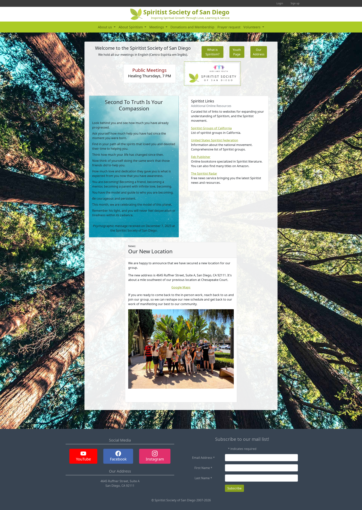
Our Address (259, 52)
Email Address (203, 458)
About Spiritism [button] (131, 27)
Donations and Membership (192, 27)
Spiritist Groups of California (211, 128)
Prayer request (228, 27)
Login (279, 3)
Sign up (295, 3)
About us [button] (105, 27)
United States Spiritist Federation (214, 140)
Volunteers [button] (252, 27)
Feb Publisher (200, 157)
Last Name (203, 478)
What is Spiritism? (212, 52)
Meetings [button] (157, 27)
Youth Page (237, 52)
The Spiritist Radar (204, 173)
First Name (203, 468)
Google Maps (180, 287)
